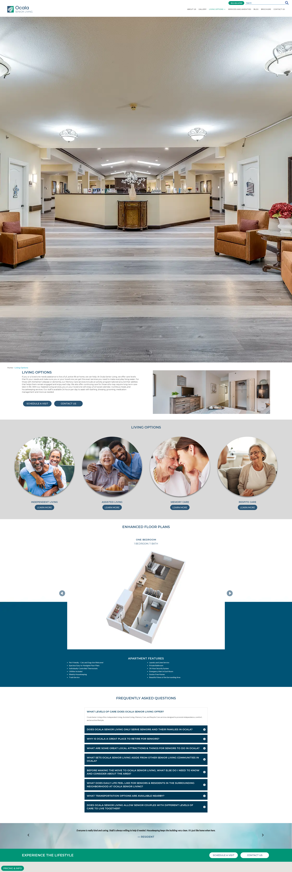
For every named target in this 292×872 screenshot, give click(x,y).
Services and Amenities (239, 9)
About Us (191, 9)
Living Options (216, 9)
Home (10, 368)
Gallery (202, 9)
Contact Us (279, 9)
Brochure (266, 9)
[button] (63, 593)
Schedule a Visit (37, 403)
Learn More (44, 507)
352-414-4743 (236, 3)
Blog (256, 9)
